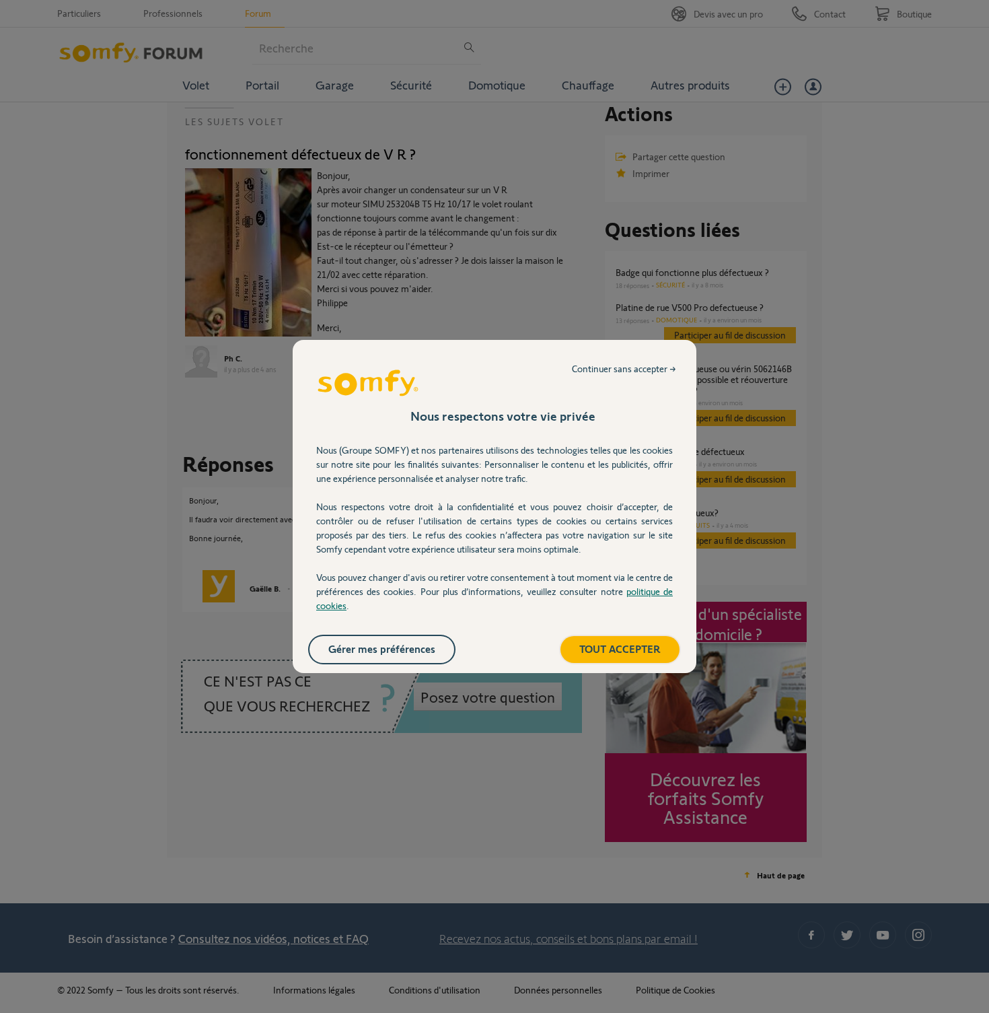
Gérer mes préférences (381, 648)
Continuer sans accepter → (624, 368)
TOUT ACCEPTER (620, 648)
